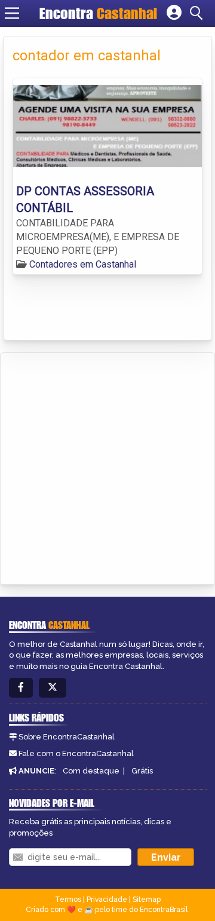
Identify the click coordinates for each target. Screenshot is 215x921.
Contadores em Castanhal (82, 264)
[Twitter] (52, 688)
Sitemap (147, 899)
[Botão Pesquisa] (198, 13)
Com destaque (91, 770)
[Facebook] (21, 688)
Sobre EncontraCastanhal (67, 736)
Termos (68, 899)
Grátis (142, 770)
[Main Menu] (12, 13)
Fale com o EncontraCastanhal (76, 753)
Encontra (98, 13)
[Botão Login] (174, 13)
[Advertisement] (107, 466)
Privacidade (107, 899)
